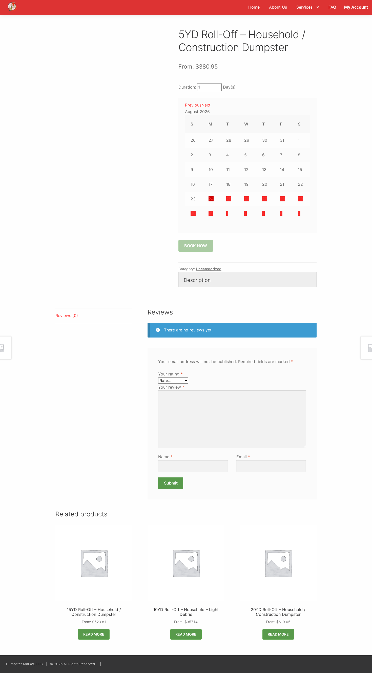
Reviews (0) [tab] (66, 315)
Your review (171, 387)
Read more (93, 634)
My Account (356, 7)
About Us (278, 7)
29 (300, 198)
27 (264, 198)
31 (211, 213)
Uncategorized (208, 269)
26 (246, 198)
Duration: (187, 87)
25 (228, 198)
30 (193, 213)
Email (243, 456)
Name (165, 456)
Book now (195, 245)
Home (254, 7)
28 (282, 198)
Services (304, 7)
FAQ (332, 7)
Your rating (170, 373)
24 (211, 198)
